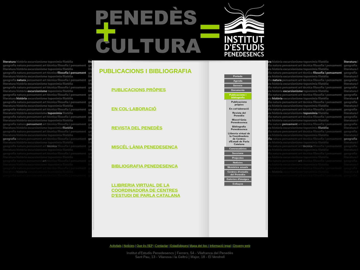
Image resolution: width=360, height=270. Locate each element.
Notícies (238, 162)
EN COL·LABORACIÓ (133, 108)
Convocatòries (238, 148)
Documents (238, 90)
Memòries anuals (238, 167)
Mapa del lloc (199, 246)
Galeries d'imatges (238, 179)
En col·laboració (239, 108)
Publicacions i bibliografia (237, 96)
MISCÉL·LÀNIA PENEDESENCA (144, 147)
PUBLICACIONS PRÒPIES (138, 89)
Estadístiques (179, 246)
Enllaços (238, 183)
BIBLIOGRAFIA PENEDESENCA (144, 166)
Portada (237, 76)
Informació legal (220, 246)
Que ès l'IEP (145, 246)
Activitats (115, 246)
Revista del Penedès (239, 114)
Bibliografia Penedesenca (239, 128)
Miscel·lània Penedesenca (239, 121)
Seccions (237, 153)
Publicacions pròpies (239, 103)
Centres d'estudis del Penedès (238, 173)
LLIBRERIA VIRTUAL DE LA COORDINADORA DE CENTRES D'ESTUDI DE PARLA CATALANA (145, 190)
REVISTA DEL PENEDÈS (136, 127)
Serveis (237, 85)
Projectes (238, 158)
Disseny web (241, 246)
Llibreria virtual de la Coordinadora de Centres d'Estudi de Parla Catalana (239, 139)
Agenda (237, 80)
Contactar (161, 246)
